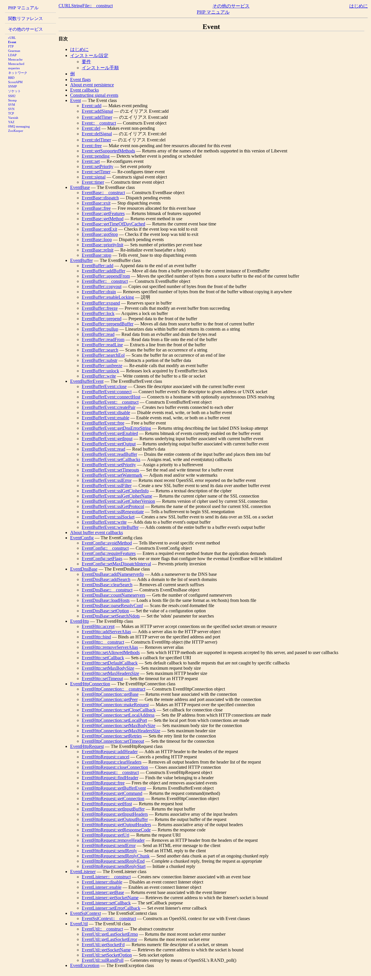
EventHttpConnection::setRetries (112, 735)
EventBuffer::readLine (102, 344)
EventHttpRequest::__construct (110, 772)
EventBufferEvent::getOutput (109, 443)
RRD (11, 77)
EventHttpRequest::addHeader (110, 751)
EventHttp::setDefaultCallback (110, 662)
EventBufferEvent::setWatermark (112, 475)
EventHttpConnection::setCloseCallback (119, 709)
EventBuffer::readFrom (103, 339)
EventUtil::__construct (102, 928)
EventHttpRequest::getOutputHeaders (116, 824)
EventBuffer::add (97, 265)
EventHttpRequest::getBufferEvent (114, 788)
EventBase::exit (96, 203)
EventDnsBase (83, 569)
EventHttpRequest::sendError (109, 845)
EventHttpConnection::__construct (113, 689)
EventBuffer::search (100, 349)
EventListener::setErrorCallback (111, 908)
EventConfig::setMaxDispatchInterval (116, 563)
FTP (11, 46)
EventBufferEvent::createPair (108, 407)
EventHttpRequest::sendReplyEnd (113, 861)
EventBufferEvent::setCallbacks (111, 459)
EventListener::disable (102, 882)
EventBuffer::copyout (101, 286)
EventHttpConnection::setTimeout (113, 741)
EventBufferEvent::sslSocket (108, 516)
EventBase (80, 187)
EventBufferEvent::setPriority (109, 464)
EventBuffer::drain (99, 291)
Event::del (91, 128)
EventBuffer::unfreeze (102, 365)
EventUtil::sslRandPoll (102, 960)
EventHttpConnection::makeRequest (115, 704)
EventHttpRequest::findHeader (110, 777)
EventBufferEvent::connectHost (111, 396)
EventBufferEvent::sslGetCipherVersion (118, 501)
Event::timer (93, 182)
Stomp (12, 100)
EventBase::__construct (103, 192)
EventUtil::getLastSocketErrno (110, 934)
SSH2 (12, 96)
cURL (12, 37)
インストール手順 (100, 67)
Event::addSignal (97, 111)
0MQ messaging (19, 126)
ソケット (14, 91)
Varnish (13, 117)
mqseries (14, 68)
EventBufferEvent (86, 381)
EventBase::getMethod (102, 218)
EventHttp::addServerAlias (106, 631)
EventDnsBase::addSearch (106, 579)
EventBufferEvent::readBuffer (109, 454)
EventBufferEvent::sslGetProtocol (113, 506)
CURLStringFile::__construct (86, 5)
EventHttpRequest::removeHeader (113, 840)
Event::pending (96, 156)
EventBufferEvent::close (104, 386)
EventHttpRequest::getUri (105, 835)
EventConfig (82, 537)
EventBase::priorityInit (102, 244)
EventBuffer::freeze (100, 308)
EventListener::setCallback (106, 902)
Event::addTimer (97, 117)
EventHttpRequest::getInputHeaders (115, 814)
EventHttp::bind (96, 636)
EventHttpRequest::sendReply (109, 850)
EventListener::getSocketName (110, 897)
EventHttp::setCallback (103, 657)
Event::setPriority (97, 166)
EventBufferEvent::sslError (107, 480)
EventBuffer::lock (98, 313)
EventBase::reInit (97, 249)
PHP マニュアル (23, 7)
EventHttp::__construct (103, 642)
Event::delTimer (96, 139)
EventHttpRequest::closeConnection (115, 767)
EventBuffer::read (98, 334)
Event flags (80, 79)
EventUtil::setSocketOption (107, 955)
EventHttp (79, 621)
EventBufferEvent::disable (106, 412)
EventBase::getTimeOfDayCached (113, 223)
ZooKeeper (15, 130)
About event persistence (92, 84)
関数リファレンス (25, 18)
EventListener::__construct (106, 876)
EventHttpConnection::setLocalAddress (118, 715)
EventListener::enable (101, 887)
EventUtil (79, 923)
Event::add (91, 105)
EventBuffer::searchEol (103, 355)
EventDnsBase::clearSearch (107, 584)
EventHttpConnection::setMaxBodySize (118, 725)
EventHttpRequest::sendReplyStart (114, 866)
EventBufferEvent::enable (105, 417)
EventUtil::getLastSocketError (109, 939)
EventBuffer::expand (101, 303)
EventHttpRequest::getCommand (112, 793)
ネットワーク (17, 72)
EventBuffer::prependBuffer (107, 323)
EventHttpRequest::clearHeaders (111, 762)
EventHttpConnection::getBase (110, 694)
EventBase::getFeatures (103, 213)
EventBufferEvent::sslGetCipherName (117, 496)
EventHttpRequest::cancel (105, 756)
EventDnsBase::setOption (105, 610)
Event (12, 42)
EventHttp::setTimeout (102, 678)
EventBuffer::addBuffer (103, 270)
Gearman (14, 50)
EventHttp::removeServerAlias (110, 647)
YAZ (11, 122)
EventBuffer (81, 260)
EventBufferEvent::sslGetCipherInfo (115, 490)
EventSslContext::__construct (109, 918)
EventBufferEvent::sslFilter (107, 485)
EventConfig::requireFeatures (109, 553)
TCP (11, 113)
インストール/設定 (89, 55)
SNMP (12, 86)
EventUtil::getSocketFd (103, 944)
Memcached (16, 63)
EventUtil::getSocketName (106, 949)
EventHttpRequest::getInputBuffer (113, 808)
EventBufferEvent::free (103, 422)
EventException (84, 965)
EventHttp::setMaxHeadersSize (110, 673)
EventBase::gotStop (100, 234)
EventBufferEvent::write (104, 522)
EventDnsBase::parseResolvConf (112, 605)
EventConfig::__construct (105, 548)
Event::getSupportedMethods (108, 150)
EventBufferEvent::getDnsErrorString (116, 428)
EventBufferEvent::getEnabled (110, 433)
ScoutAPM (15, 82)
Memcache (15, 59)
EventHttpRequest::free (103, 782)
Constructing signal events (94, 95)
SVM (11, 104)
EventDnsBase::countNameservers (113, 595)
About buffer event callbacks (96, 532)
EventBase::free (96, 208)
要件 (86, 61)
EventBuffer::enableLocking (108, 297)
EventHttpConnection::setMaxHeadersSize (121, 730)
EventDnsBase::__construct (107, 589)
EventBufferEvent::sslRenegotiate (113, 511)
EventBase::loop (97, 239)
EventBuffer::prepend (101, 318)
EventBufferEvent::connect (107, 391)
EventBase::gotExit (99, 229)
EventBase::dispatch (100, 197)
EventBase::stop (96, 255)
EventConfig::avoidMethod (107, 542)
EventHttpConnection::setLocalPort (114, 720)
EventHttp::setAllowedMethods (111, 652)
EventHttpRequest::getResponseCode (116, 829)
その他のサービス (25, 29)
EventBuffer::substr (99, 360)
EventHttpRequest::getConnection (113, 798)
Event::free (92, 145)
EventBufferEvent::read (103, 449)
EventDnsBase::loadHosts (106, 600)
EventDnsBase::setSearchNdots (111, 615)
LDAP (12, 55)
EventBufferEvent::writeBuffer (110, 527)
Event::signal (94, 176)
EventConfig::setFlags (102, 558)
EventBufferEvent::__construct (110, 402)
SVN (11, 109)
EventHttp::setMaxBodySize (108, 668)
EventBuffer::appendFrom (106, 276)
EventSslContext (85, 913)
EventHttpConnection (90, 683)
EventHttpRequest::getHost (107, 803)
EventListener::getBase (103, 892)
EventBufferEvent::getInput (107, 438)
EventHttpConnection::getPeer (110, 699)
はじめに (358, 5)
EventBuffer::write (99, 376)
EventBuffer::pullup (100, 329)
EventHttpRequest (87, 746)
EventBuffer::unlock (100, 370)
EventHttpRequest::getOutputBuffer (115, 819)
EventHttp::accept (98, 626)
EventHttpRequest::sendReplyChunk (116, 855)
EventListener (83, 871)
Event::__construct (99, 123)
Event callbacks (84, 90)
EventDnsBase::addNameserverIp (113, 574)
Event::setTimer (96, 171)
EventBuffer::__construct (105, 281)
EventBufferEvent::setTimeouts (110, 469)
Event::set (91, 161)
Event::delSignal (97, 133)
